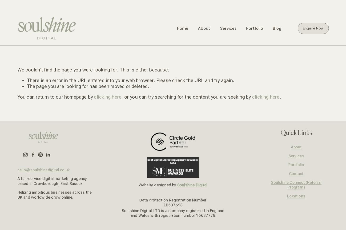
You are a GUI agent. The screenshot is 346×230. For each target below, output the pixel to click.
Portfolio (254, 28)
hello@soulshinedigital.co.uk (43, 169)
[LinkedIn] (48, 154)
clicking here (107, 97)
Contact (296, 173)
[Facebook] (33, 154)
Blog (277, 28)
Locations (296, 196)
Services (296, 156)
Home (182, 28)
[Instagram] (25, 154)
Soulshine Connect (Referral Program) (296, 184)
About (204, 28)
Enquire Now (313, 28)
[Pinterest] (40, 154)
